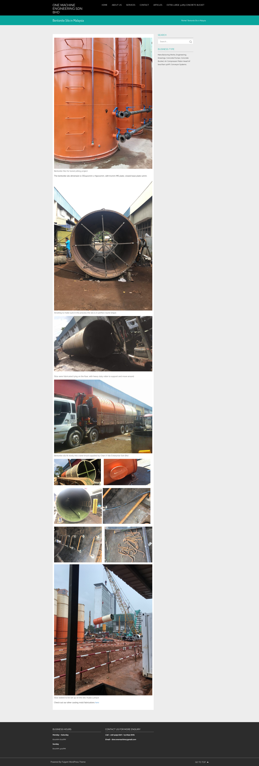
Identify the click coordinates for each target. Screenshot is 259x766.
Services (130, 5)
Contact (144, 5)
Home (104, 5)
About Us (117, 5)
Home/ (184, 20)
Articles (157, 5)
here (97, 702)
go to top (200, 762)
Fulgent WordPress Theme (74, 762)
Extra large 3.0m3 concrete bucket (185, 5)
